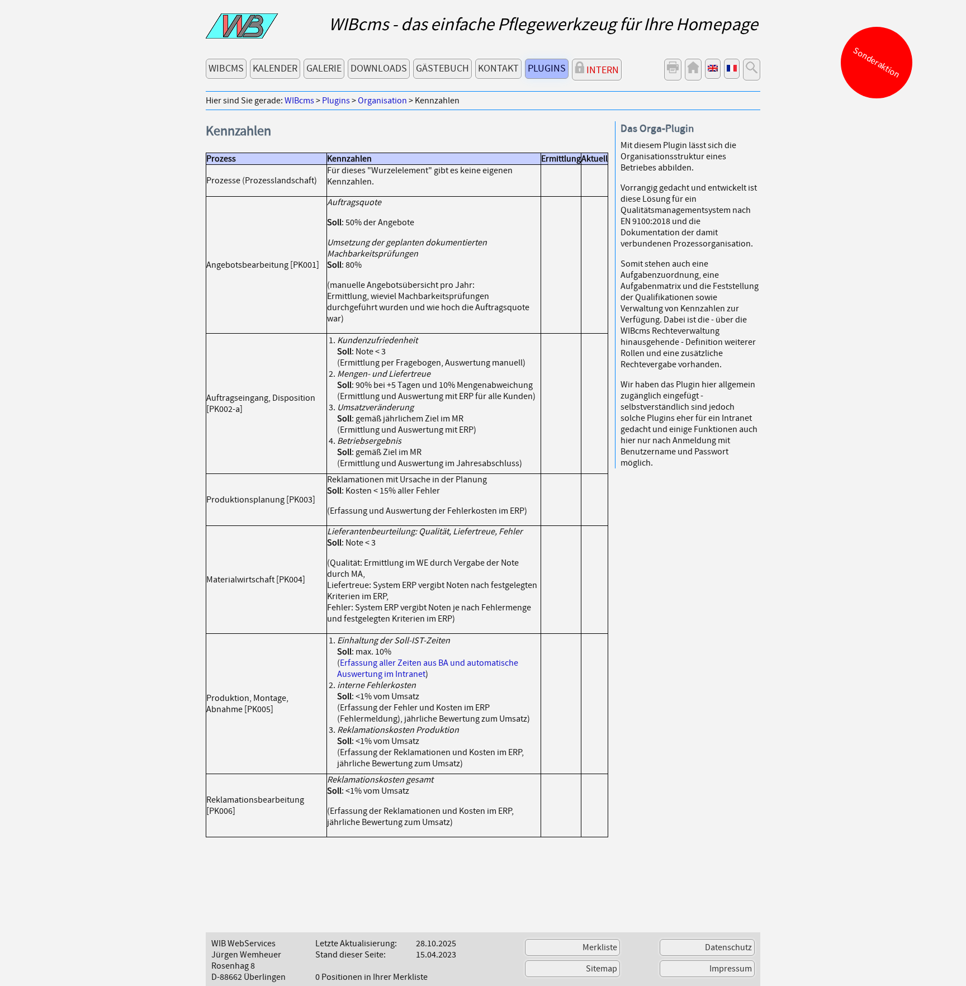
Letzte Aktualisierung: (356, 943)
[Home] (693, 69)
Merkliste (600, 947)
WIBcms (226, 68)
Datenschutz (728, 947)
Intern (601, 70)
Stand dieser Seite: (350, 954)
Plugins (547, 68)
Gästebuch (442, 68)
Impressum (730, 968)
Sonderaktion (876, 62)
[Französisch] (732, 69)
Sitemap (601, 968)
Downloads (379, 68)
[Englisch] (713, 69)
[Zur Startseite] (242, 35)
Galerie (324, 68)
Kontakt (498, 68)
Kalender (275, 68)
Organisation (382, 100)
